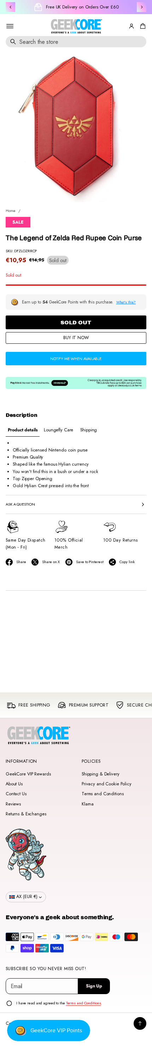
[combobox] (76, 41)
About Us (14, 784)
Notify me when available (75, 358)
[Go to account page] (131, 26)
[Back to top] (140, 1023)
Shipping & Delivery (100, 774)
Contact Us (16, 794)
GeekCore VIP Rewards (28, 774)
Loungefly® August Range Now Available (82, 7)
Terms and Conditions (102, 794)
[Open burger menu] (10, 26)
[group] (23, 430)
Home (11, 210)
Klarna (88, 804)
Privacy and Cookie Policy (106, 784)
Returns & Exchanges (26, 814)
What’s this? (126, 302)
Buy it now (76, 338)
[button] (141, 26)
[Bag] (141, 26)
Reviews (13, 804)
